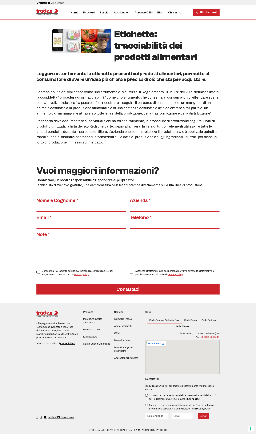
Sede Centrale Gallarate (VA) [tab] (164, 320)
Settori (118, 14)
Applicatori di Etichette (126, 358)
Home (75, 12)
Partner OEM (144, 12)
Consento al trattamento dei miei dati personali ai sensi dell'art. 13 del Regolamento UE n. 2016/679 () (77, 273)
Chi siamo (174, 12)
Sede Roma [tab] (190, 320)
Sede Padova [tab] (208, 320)
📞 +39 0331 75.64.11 (208, 337)
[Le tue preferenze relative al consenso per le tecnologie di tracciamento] (251, 429)
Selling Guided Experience (96, 344)
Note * (43, 234)
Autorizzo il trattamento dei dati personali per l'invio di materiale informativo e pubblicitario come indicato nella (174, 273)
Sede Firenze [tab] (182, 326)
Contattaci (128, 289)
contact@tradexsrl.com (61, 417)
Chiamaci (51, 2)
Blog (160, 12)
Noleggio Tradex (123, 319)
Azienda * (140, 200)
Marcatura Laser (91, 329)
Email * (44, 217)
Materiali (134, 14)
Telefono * (141, 217)
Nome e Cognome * (57, 200)
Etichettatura (163, 14)
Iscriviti (203, 416)
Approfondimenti (123, 326)
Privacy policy (81, 274)
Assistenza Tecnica (106, 14)
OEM (117, 333)
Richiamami (208, 12)
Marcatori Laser (122, 340)
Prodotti (89, 12)
